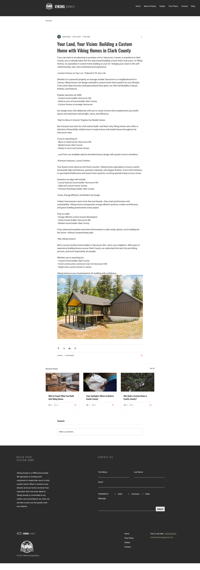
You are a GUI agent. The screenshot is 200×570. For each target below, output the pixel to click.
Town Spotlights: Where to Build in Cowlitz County (100, 397)
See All (152, 368)
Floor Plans (129, 538)
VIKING (60, 6)
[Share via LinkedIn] (70, 348)
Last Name (138, 472)
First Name (102, 472)
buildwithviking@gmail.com (162, 537)
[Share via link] (75, 348)
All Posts (49, 21)
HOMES (33, 533)
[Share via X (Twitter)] (64, 348)
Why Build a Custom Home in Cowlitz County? (135, 397)
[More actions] (141, 36)
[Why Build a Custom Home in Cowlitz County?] (137, 382)
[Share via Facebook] (58, 348)
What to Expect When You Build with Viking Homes (61, 397)
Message (102, 498)
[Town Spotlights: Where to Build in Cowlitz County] (100, 382)
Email (100, 482)
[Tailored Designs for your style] (62, 382)
